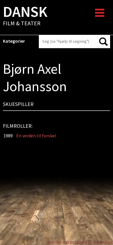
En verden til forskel (36, 135)
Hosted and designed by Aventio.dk (80, 242)
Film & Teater (25, 16)
